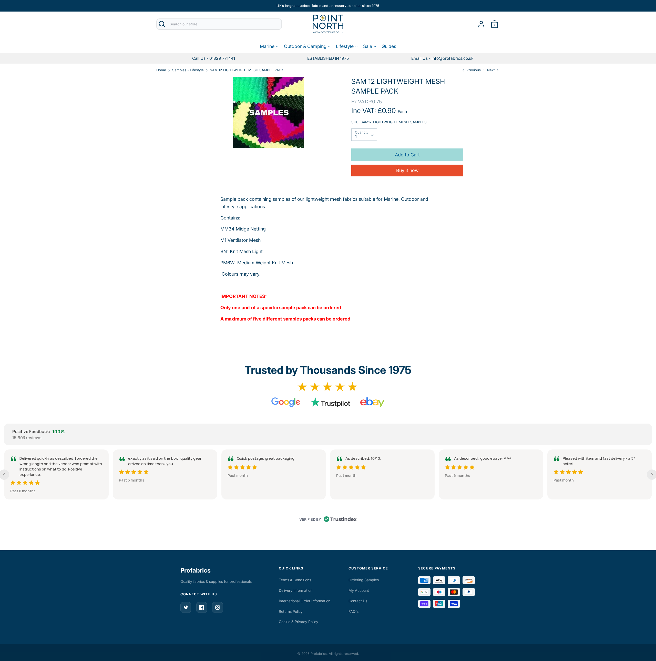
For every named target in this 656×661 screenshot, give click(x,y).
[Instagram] (217, 607)
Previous (473, 70)
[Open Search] (162, 24)
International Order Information (304, 601)
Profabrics (195, 570)
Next (491, 70)
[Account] (481, 22)
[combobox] (364, 134)
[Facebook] (201, 607)
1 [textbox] (356, 136)
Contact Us (357, 601)
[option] (442, 58)
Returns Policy (291, 611)
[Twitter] (185, 607)
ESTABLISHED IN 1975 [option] (328, 58)
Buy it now (407, 170)
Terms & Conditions (295, 580)
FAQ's (353, 611)
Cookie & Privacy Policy (298, 621)
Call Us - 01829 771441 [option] (213, 58)
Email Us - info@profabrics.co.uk (442, 58)
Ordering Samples (363, 580)
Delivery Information (295, 590)
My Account (358, 590)
